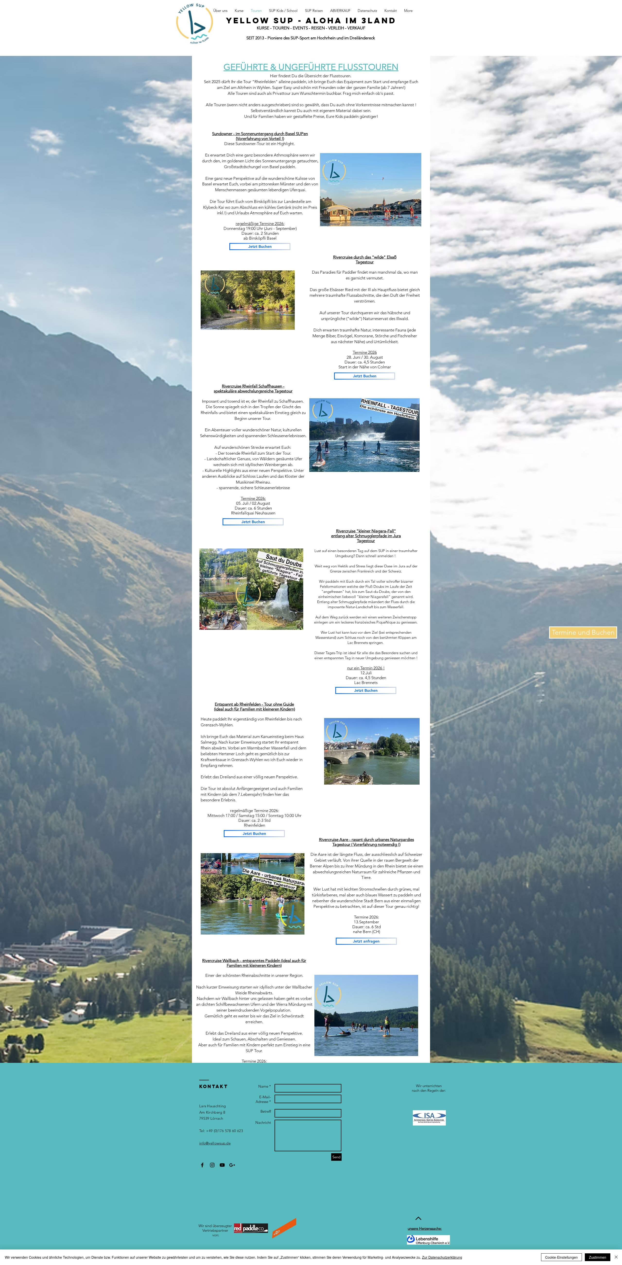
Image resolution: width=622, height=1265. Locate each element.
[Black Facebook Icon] (202, 1165)
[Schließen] (616, 1257)
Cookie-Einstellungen (561, 1257)
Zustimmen (597, 1257)
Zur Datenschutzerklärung (442, 1257)
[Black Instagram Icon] (212, 1165)
